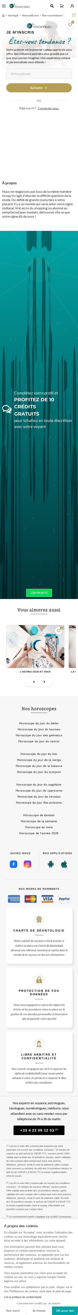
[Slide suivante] (44, 682)
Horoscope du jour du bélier (39, 723)
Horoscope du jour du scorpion (39, 772)
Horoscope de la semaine (39, 821)
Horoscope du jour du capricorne (39, 790)
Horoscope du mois (39, 827)
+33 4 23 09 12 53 (39, 1130)
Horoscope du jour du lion (39, 754)
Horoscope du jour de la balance (39, 766)
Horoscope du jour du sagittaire (38, 784)
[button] (62, 6)
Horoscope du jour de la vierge (39, 760)
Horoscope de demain (39, 815)
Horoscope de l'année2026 (39, 833)
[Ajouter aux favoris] (70, 25)
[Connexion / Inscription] (72, 6)
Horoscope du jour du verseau (39, 796)
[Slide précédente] (34, 682)
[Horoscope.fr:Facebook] (13, 864)
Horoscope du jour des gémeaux (39, 735)
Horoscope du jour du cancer (39, 741)
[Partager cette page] (74, 15)
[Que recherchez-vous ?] (52, 6)
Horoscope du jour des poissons (39, 802)
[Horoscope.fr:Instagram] (27, 864)
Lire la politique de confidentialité (23, 1297)
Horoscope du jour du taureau (39, 729)
